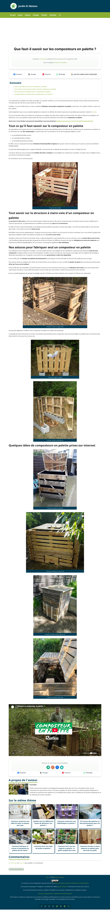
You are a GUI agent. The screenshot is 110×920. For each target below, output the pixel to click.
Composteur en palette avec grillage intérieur (55, 326)
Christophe (42, 59)
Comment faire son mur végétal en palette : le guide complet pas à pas (66, 848)
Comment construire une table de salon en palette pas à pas (20, 823)
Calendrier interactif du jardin (63, 893)
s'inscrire (22, 863)
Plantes (44, 15)
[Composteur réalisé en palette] (55, 184)
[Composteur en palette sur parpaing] (55, 358)
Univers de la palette (60, 62)
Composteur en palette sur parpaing (55, 377)
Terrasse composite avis (45, 893)
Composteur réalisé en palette (55, 207)
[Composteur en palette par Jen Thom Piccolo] (55, 541)
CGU (47, 877)
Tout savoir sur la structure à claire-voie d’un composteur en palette (35, 89)
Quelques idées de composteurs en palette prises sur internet (33, 94)
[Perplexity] (62, 767)
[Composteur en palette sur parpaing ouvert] (55, 410)
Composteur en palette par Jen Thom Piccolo (55, 571)
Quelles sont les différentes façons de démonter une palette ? (43, 823)
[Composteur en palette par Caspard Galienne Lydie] (55, 604)
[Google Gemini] (57, 767)
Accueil (12, 15)
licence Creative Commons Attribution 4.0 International (71, 883)
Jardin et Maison (27, 6)
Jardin (20, 15)
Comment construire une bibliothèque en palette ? (66, 822)
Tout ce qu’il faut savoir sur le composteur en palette (30, 86)
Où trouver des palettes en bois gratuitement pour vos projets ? (90, 823)
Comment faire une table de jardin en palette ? (43, 847)
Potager (36, 15)
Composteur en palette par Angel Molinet (55, 508)
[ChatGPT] (48, 767)
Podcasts (53, 15)
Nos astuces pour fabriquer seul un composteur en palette (32, 91)
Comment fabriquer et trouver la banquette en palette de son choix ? (20, 848)
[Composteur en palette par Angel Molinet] (55, 478)
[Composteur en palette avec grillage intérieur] (55, 301)
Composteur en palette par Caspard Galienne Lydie (55, 634)
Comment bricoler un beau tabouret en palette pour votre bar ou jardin (90, 848)
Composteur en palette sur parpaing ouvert (55, 440)
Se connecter (13, 863)
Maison (27, 15)
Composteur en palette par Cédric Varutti (55, 697)
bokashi (94, 112)
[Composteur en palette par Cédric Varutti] (55, 667)
